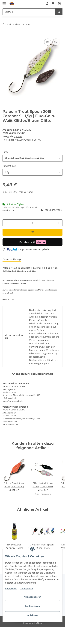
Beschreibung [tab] (12, 259)
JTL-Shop (38, 623)
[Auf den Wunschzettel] (55, 42)
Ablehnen (32, 615)
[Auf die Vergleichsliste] (47, 42)
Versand (28, 191)
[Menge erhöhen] (58, 223)
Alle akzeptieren (32, 596)
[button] (47, 3)
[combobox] (32, 158)
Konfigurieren (32, 606)
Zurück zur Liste (12, 24)
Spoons (18, 136)
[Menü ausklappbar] (4, 2)
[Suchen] (58, 11)
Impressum (11, 588)
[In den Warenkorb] (5, 34)
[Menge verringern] (6, 223)
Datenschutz (26, 588)
